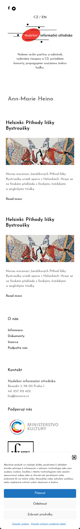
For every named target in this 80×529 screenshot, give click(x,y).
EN (44, 17)
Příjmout (40, 493)
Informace (15, 330)
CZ (36, 17)
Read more (14, 199)
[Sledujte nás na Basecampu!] (14, 8)
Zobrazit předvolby (40, 514)
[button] (74, 457)
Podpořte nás (17, 348)
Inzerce (13, 342)
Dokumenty (16, 336)
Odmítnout (40, 503)
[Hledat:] (73, 8)
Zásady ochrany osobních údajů (48, 524)
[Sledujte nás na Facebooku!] (9, 8)
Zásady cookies (20, 524)
